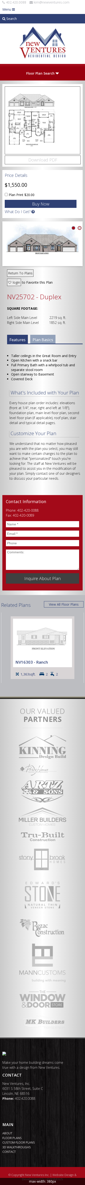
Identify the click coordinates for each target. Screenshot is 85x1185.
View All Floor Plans (64, 604)
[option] (42, 648)
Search (11, 18)
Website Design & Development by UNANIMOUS (49, 1177)
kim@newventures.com (51, 2)
